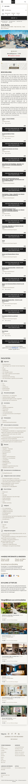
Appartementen (18, 750)
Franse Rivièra (4, 748)
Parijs (2, 747)
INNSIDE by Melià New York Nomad (10, 615)
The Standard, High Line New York (10, 656)
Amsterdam (3, 752)
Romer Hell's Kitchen (7, 718)
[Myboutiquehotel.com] (13, 2)
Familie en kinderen (19, 754)
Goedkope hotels (19, 748)
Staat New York (19, 21)
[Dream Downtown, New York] (14, 628)
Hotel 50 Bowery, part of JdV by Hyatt (11, 697)
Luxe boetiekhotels (19, 747)
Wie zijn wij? (14, 739)
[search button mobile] (25, 2)
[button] (1, 39)
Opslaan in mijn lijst (15, 55)
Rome (2, 757)
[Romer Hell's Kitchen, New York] (14, 711)
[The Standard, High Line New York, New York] (14, 649)
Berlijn (2, 754)
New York (3, 762)
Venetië (3, 755)
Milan (2, 759)
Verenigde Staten (12, 21)
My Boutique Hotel (4, 21)
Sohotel (4, 677)
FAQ (2, 776)
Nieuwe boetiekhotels (20, 755)
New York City (4, 22)
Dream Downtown (6, 635)
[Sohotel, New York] (14, 669)
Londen (2, 750)
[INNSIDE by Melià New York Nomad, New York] (14, 608)
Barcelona (3, 760)
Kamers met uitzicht (19, 752)
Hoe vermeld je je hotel (20, 768)
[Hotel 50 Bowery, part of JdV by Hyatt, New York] (14, 690)
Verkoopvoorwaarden (6, 768)
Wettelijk (3, 769)
